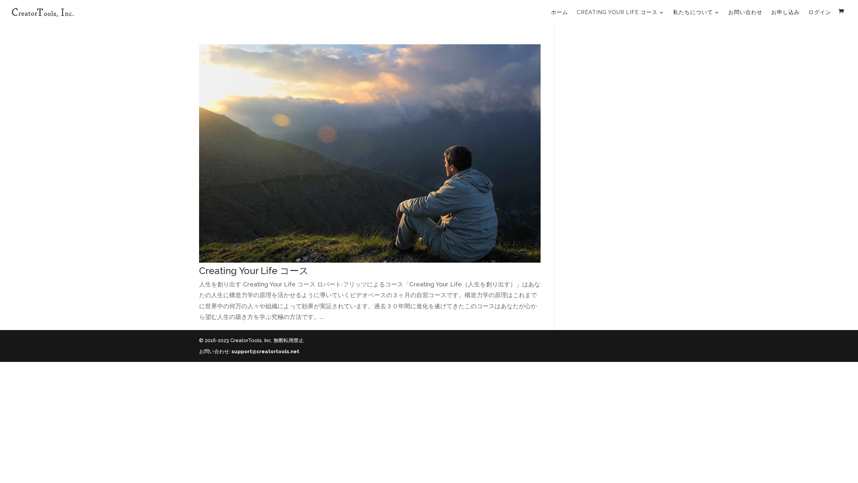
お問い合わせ (745, 12)
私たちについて (693, 12)
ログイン (819, 12)
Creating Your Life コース (617, 12)
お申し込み (785, 12)
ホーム (559, 12)
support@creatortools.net (265, 351)
